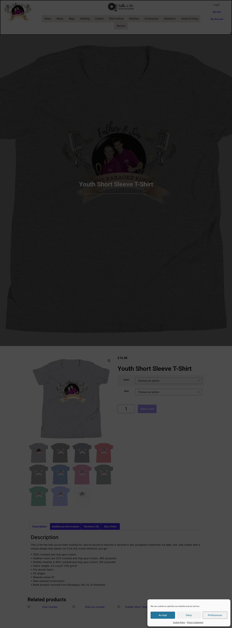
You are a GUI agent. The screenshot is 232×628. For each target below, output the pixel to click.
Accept (163, 615)
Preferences (215, 615)
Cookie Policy (179, 622)
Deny (189, 615)
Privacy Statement (195, 622)
